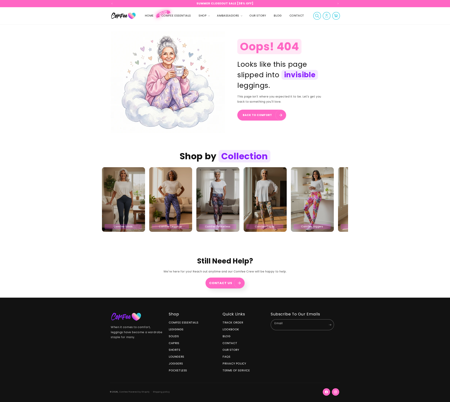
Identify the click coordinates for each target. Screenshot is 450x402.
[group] (123, 199)
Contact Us (220, 283)
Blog (226, 336)
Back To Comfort (257, 115)
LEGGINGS (176, 330)
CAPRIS (174, 343)
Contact (230, 343)
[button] (204, 16)
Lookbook (231, 330)
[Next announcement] (338, 3)
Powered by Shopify (139, 392)
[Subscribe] (330, 324)
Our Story (231, 350)
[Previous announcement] (112, 3)
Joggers (176, 364)
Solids (174, 336)
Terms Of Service (236, 371)
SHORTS (174, 350)
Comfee (123, 392)
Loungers (176, 357)
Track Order (233, 323)
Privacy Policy (234, 364)
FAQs (226, 357)
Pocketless (178, 371)
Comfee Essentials (183, 323)
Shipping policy (161, 392)
